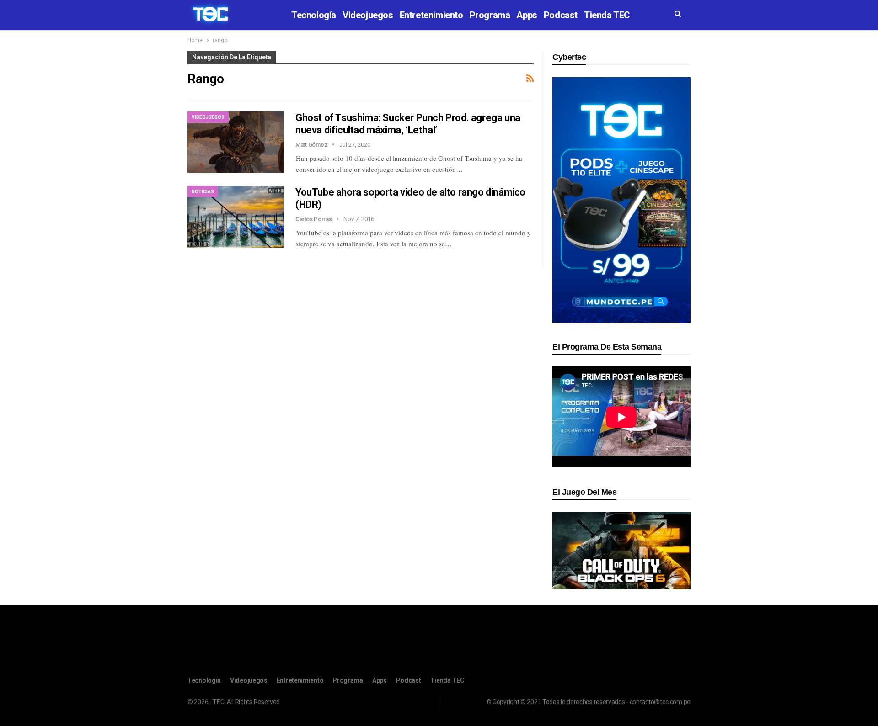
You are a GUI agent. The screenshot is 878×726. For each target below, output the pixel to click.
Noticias (203, 191)
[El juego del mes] (621, 550)
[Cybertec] (621, 199)
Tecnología (313, 15)
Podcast (561, 15)
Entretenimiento (431, 15)
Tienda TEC (607, 15)
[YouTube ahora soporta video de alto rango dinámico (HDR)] (235, 216)
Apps (526, 15)
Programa (490, 15)
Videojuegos (368, 15)
